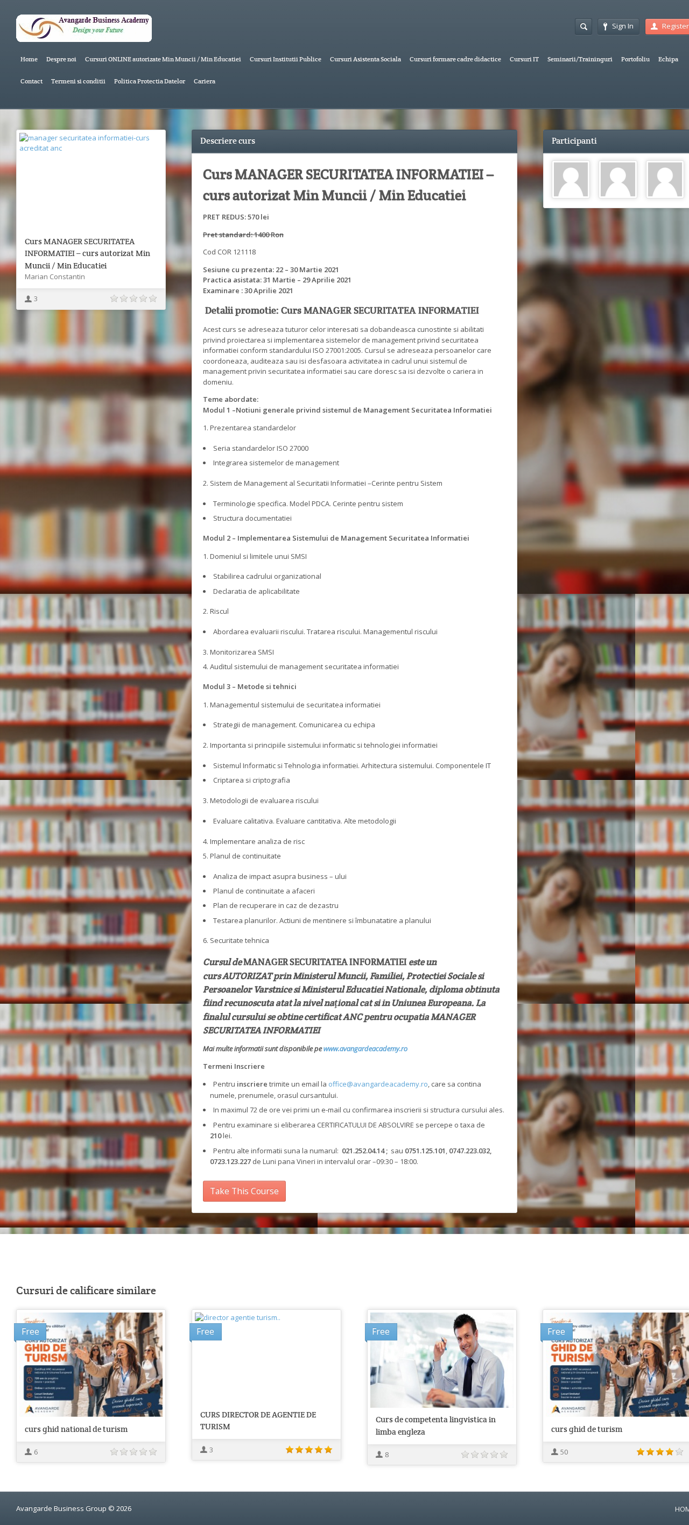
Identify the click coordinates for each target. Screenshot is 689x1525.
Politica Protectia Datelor (149, 81)
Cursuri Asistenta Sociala (365, 59)
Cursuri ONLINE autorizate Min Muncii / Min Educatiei (163, 59)
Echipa (668, 59)
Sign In (623, 26)
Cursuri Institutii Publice (285, 59)
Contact (31, 81)
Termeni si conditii (78, 81)
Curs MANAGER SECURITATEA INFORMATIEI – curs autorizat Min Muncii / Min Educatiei (87, 253)
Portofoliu (635, 59)
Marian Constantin (55, 276)
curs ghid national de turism (76, 1429)
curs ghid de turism (586, 1429)
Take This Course (244, 1191)
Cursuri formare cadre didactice (455, 59)
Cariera (204, 81)
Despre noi (61, 59)
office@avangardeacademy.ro (378, 1084)
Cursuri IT (524, 59)
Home (29, 59)
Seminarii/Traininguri (580, 59)
